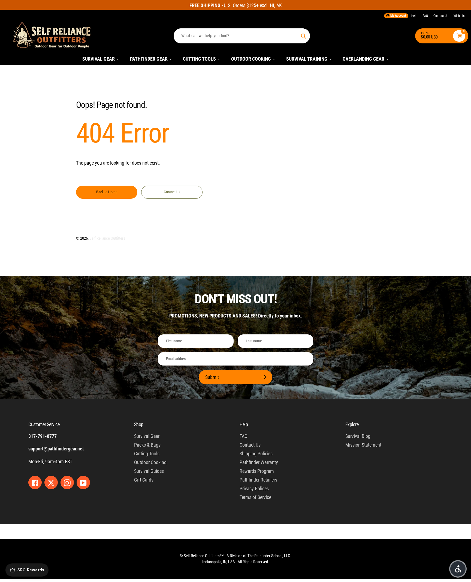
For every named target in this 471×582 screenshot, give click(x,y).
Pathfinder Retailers (258, 480)
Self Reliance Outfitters (107, 238)
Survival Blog (357, 436)
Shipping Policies (256, 453)
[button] (458, 569)
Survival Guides (149, 471)
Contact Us (440, 16)
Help (414, 16)
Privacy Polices (254, 488)
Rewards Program (257, 471)
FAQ (425, 16)
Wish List (460, 16)
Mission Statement (363, 445)
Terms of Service (255, 497)
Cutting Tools (146, 453)
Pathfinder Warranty (259, 462)
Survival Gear (146, 436)
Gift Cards (143, 480)
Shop (138, 424)
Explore (352, 424)
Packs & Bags (147, 445)
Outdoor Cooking (150, 462)
